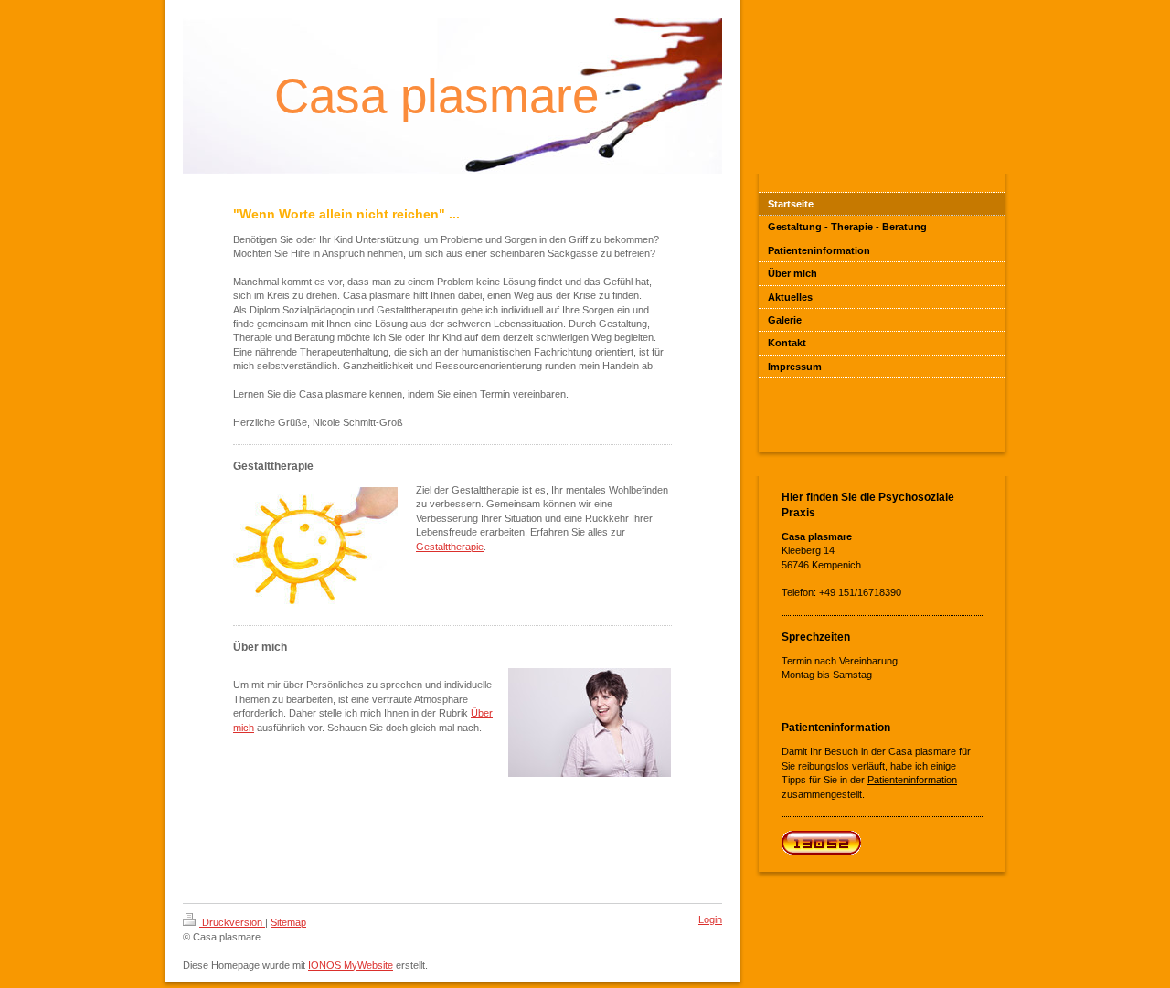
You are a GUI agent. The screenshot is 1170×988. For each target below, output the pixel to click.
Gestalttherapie (450, 546)
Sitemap (288, 922)
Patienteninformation (912, 779)
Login (710, 919)
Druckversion (232, 922)
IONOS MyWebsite (350, 965)
